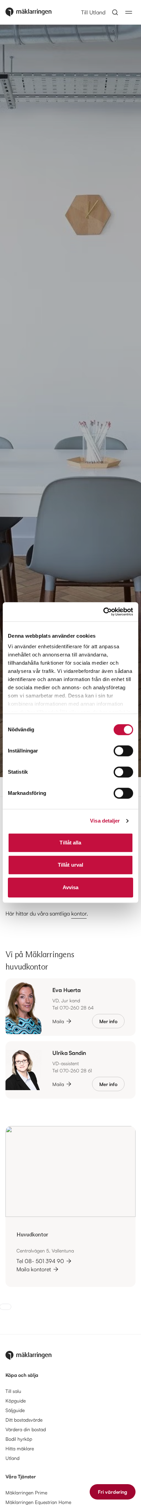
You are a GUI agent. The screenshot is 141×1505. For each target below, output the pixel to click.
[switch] (123, 750)
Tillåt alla (70, 842)
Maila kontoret (33, 1269)
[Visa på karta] (70, 1171)
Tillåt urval (70, 865)
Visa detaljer (105, 821)
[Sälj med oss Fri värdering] (5, 1307)
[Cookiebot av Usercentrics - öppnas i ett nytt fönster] (103, 611)
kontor (79, 913)
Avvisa (71, 887)
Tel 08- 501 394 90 (40, 1261)
